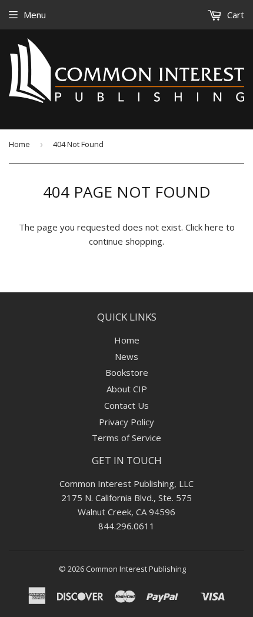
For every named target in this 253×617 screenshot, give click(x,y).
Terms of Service (126, 437)
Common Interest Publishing (136, 568)
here (214, 227)
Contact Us (126, 405)
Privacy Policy (126, 422)
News (126, 356)
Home (19, 144)
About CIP (126, 389)
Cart (234, 15)
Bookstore (126, 372)
